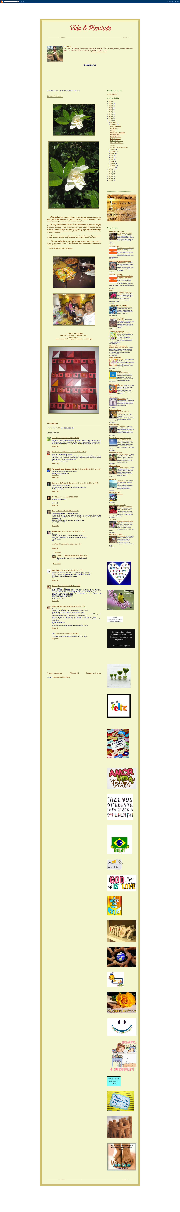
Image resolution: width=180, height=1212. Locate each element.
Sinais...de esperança (115, 274)
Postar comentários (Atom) (61, 677)
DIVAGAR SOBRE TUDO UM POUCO (120, 261)
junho (112, 157)
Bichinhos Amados (115, 371)
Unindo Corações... (115, 137)
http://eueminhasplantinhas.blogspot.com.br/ (66, 544)
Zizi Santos (112, 519)
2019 (110, 114)
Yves (53, 511)
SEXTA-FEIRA (113, 397)
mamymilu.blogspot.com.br (117, 505)
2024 (110, 103)
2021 (110, 110)
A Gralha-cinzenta (122, 262)
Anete (68, 46)
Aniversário (120, 359)
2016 (110, 120)
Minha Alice (120, 385)
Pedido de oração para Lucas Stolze (118, 347)
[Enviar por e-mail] (62, 428)
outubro (113, 149)
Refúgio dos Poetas (115, 410)
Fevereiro (120, 494)
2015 (110, 170)
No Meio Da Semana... (116, 141)
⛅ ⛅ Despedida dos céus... (125, 439)
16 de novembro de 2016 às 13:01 (73, 531)
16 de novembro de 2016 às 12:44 (67, 511)
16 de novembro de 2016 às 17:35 (69, 586)
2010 (110, 180)
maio (112, 159)
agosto (113, 153)
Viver (110, 290)
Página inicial (74, 673)
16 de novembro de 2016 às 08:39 (67, 438)
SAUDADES (120, 319)
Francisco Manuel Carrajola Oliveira (64, 469)
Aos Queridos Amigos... (123, 454)
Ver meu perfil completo (98, 52)
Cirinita (54, 586)
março (112, 163)
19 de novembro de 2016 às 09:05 (67, 634)
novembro (114, 124)
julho (112, 155)
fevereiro (113, 166)
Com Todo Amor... (122, 426)
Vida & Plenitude (90, 29)
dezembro (114, 122)
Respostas (57, 552)
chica (54, 438)
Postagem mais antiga (93, 673)
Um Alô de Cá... (114, 128)
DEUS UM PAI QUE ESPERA (124, 307)
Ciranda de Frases (114, 466)
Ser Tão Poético (114, 246)
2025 (110, 101)
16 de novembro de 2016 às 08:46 (74, 452)
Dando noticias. (121, 536)
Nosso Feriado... (115, 134)
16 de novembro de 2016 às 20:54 (73, 606)
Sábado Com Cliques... (116, 143)
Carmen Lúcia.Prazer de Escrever (63, 483)
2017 (110, 118)
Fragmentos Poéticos (115, 452)
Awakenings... (121, 480)
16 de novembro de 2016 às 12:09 (66, 497)
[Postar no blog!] (65, 428)
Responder (55, 446)
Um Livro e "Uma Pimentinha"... (119, 147)
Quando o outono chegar (116, 318)
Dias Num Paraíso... (116, 126)
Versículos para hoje (115, 357)
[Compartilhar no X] (67, 428)
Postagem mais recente (54, 673)
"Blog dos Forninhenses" (116, 331)
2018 (110, 116)
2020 (110, 112)
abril (112, 161)
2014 (110, 172)
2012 (110, 176)
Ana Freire (55, 570)
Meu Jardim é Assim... (115, 534)
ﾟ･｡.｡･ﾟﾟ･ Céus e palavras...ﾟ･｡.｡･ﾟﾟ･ (120, 438)
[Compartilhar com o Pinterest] (73, 428)
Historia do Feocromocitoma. (118, 346)
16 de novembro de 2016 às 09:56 (87, 483)
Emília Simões (57, 606)
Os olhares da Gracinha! (116, 231)
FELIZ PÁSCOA (121, 399)
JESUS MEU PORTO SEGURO (118, 305)
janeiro (113, 168)
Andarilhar (55, 475)
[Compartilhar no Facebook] (70, 428)
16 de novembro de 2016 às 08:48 (89, 469)
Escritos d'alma (114, 384)
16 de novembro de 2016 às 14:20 (71, 570)
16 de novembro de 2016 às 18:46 (75, 555)
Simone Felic (56, 531)
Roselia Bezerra (57, 452)
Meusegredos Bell (114, 492)
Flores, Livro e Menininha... (118, 132)
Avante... (112, 145)
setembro (113, 151)
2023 (110, 106)
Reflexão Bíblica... (115, 139)
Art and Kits (112, 479)
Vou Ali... (112, 130)
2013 (110, 174)
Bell (53, 497)
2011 (110, 178)
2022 (110, 108)
